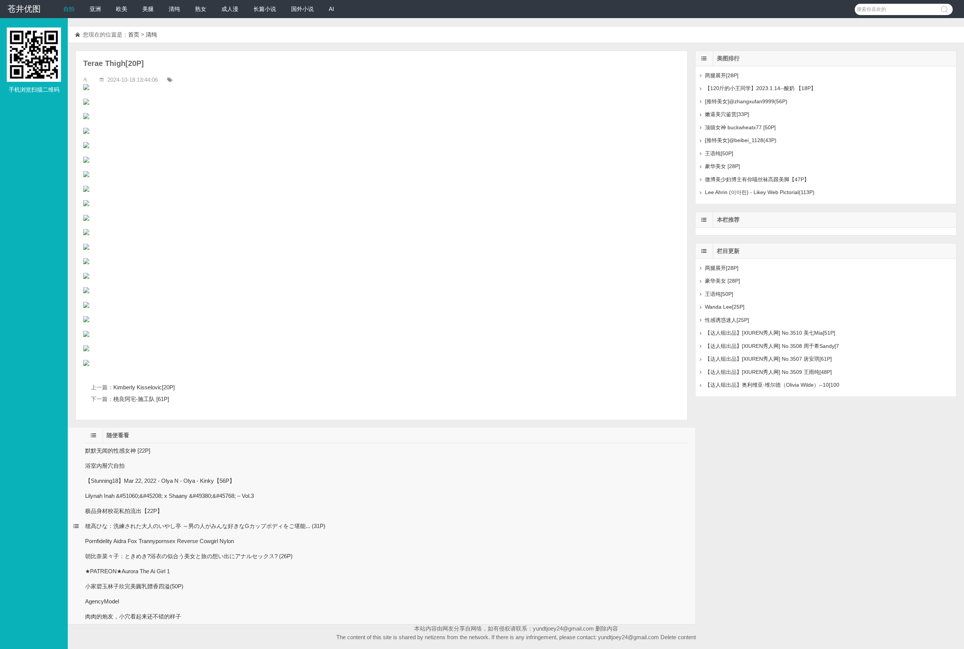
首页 (133, 34)
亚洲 (95, 9)
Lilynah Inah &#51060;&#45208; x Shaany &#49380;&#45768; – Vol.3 (169, 496)
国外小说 (302, 9)
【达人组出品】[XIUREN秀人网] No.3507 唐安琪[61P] (768, 359)
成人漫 (229, 9)
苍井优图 (24, 9)
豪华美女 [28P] (722, 166)
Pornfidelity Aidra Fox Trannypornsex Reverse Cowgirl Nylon (159, 541)
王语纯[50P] (719, 153)
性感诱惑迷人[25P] (727, 320)
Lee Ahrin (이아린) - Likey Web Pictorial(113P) (760, 192)
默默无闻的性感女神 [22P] (117, 450)
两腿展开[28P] (721, 75)
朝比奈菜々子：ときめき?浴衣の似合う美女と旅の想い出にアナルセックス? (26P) (189, 556)
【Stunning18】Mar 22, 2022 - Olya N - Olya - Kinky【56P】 (160, 481)
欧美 (121, 9)
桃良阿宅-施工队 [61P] (141, 399)
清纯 (174, 9)
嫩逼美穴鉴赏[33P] (727, 114)
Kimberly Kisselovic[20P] (144, 387)
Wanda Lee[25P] (724, 307)
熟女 (200, 9)
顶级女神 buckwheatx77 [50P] (740, 127)
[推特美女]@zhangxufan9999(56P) (746, 101)
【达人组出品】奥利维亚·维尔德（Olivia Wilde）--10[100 (772, 385)
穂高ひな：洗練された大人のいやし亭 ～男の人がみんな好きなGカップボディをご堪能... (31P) (205, 526)
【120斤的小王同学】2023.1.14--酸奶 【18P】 (760, 88)
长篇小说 (264, 9)
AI (331, 9)
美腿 (148, 9)
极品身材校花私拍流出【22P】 (124, 511)
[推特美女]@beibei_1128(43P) (740, 140)
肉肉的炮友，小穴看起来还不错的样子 (133, 616)
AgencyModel (102, 601)
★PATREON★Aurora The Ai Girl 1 (127, 571)
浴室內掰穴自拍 (105, 465)
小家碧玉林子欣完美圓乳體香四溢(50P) (134, 586)
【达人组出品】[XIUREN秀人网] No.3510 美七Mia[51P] (770, 333)
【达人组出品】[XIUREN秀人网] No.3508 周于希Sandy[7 (772, 346)
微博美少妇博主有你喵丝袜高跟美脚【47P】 (757, 179)
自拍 (69, 9)
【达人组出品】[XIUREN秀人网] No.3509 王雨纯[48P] (768, 372)
